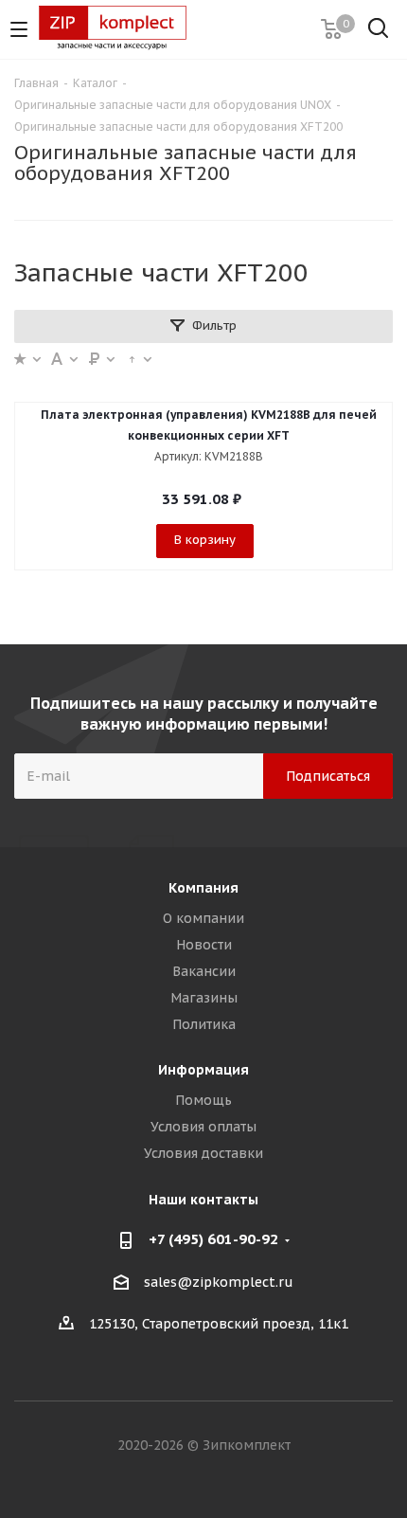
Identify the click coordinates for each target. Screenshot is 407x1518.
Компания (203, 887)
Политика (204, 1024)
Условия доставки (203, 1153)
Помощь (203, 1100)
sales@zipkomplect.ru (218, 1282)
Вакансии (204, 971)
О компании (203, 918)
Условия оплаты (203, 1126)
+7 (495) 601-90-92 (213, 1239)
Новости (204, 944)
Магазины (204, 997)
